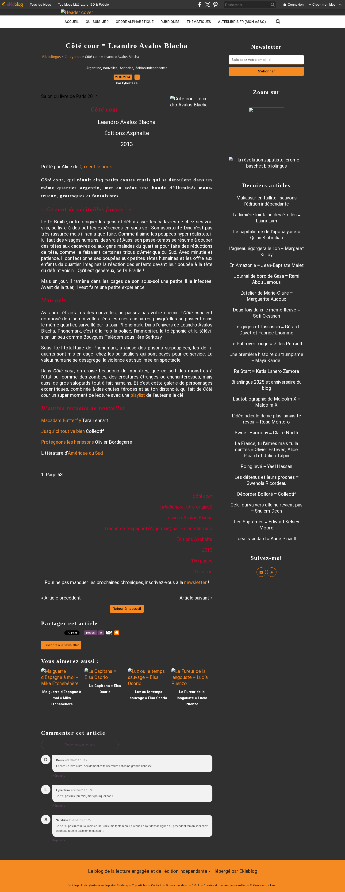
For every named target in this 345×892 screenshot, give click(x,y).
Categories (73, 56)
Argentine (93, 68)
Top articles (139, 885)
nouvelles (110, 68)
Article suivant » (196, 598)
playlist (137, 395)
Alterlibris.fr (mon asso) (242, 22)
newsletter (195, 582)
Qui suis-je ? (97, 22)
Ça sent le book (96, 166)
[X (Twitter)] (208, 4)
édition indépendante (151, 68)
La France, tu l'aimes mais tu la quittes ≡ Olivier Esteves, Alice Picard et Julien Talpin (266, 449)
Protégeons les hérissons (67, 442)
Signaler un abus (176, 885)
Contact (156, 885)
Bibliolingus (51, 56)
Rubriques (170, 22)
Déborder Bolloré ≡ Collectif (266, 494)
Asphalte (126, 68)
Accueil (72, 22)
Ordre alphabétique (134, 22)
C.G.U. (195, 885)
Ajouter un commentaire (80, 744)
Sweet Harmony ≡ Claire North (266, 432)
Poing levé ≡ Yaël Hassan (266, 466)
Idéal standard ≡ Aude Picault (266, 538)
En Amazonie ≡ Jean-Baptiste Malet (266, 265)
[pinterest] (215, 4)
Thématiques (199, 22)
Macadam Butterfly (61, 420)
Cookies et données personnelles (225, 885)
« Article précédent (61, 598)
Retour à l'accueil (127, 609)
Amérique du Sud (85, 453)
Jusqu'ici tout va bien (63, 431)
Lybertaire (94, 885)
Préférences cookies (262, 885)
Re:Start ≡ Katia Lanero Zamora (266, 371)
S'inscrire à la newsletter (61, 645)
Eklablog (248, 871)
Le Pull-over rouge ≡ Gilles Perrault (266, 343)
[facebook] (200, 4)
